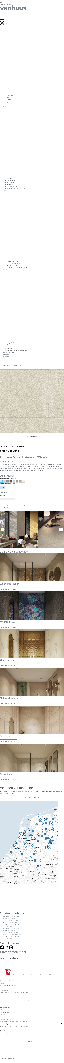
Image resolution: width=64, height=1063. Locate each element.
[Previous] (2, 529)
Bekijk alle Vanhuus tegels (11, 916)
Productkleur (3, 492)
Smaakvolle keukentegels (11, 924)
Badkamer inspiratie (9, 918)
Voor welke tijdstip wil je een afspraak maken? (14, 1026)
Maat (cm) (3, 495)
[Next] (61, 529)
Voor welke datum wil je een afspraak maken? (14, 1021)
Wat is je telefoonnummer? (8, 985)
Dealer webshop (5, 961)
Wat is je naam (4, 981)
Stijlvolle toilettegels (9, 926)
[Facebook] (2, 947)
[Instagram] (6, 947)
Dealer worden (4, 964)
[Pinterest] (11, 947)
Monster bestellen (7, 499)
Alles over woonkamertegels (12, 922)
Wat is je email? (5, 1012)
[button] (32, 446)
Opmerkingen (4, 990)
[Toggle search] (1, 14)
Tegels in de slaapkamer (10, 920)
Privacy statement (13, 952)
